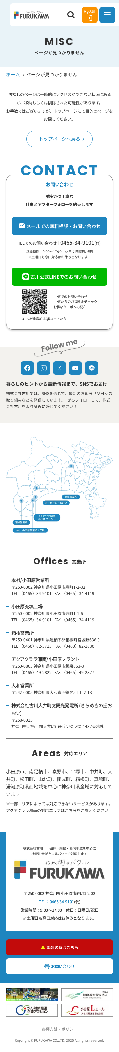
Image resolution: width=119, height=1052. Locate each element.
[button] (71, 15)
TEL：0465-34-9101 (56, 902)
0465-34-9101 (77, 242)
